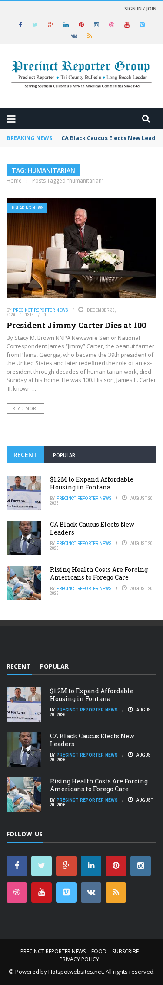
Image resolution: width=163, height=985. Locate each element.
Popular (64, 455)
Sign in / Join (140, 8)
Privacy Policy (79, 959)
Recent (25, 454)
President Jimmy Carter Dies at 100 (76, 325)
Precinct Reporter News (40, 310)
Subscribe (125, 951)
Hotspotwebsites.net (75, 971)
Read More (25, 408)
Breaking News (28, 208)
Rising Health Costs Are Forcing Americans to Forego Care (99, 573)
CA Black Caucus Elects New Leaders (92, 528)
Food (98, 951)
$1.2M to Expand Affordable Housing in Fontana (91, 483)
